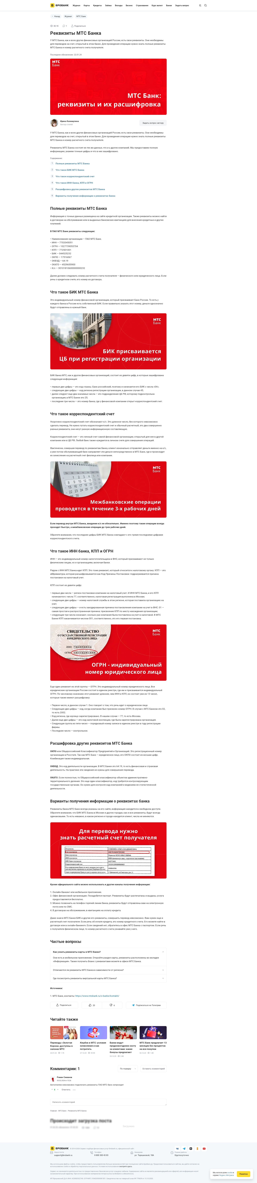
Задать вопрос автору (153, 123)
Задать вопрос (182, 5)
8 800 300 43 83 (101, 1155)
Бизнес (129, 5)
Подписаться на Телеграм (148, 1005)
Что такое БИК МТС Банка (70, 170)
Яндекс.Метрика (226, 1175)
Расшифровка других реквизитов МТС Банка (80, 189)
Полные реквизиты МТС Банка (73, 163)
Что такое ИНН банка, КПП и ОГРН (74, 182)
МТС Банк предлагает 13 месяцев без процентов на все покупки (153, 1045)
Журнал (76, 5)
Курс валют (157, 5)
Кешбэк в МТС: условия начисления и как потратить (93, 1045)
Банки (169, 5)
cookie (230, 1172)
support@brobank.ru (63, 1155)
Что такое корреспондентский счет (75, 176)
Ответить (66, 1089)
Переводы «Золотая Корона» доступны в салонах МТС (61, 1045)
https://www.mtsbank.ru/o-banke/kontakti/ (97, 996)
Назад (57, 16)
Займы (108, 5)
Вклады (118, 5)
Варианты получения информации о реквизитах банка (85, 195)
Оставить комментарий (153, 1069)
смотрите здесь (125, 1166)
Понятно (243, 1174)
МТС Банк (81, 16)
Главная (53, 1111)
